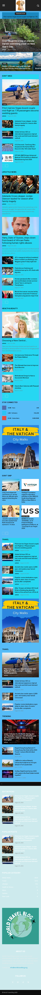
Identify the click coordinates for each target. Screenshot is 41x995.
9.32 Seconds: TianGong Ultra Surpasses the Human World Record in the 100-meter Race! (25, 147)
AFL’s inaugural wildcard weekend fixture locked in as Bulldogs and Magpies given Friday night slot (26, 259)
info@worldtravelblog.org (18, 968)
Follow (36, 413)
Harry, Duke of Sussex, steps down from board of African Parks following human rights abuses (18, 240)
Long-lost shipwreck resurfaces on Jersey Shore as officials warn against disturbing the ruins (10, 496)
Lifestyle (5, 38)
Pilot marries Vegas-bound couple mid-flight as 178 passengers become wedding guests (20, 110)
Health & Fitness (7, 337)
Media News (25, 490)
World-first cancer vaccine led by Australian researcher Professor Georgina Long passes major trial (26, 294)
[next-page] (6, 165)
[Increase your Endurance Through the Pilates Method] (7, 358)
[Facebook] (13, 982)
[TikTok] (23, 982)
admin (4, 116)
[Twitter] (28, 982)
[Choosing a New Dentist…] (20, 325)
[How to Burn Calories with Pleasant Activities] (7, 389)
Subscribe (35, 418)
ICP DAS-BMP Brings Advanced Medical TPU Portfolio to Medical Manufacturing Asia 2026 (26, 157)
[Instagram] (18, 982)
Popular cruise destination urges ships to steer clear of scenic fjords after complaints (26, 579)
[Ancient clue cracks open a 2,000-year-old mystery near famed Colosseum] (7, 570)
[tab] (20, 784)
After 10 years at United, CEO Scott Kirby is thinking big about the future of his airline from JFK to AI (26, 590)
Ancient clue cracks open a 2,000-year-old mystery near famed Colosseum (26, 569)
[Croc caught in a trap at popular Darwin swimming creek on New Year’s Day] (20, 35)
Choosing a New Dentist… (14, 340)
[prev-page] (3, 165)
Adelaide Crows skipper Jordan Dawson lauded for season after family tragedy (26, 123)
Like (37, 408)
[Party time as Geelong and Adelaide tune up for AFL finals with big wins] (7, 271)
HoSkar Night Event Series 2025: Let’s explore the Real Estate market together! (27, 773)
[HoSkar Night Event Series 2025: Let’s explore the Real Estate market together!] (7, 774)
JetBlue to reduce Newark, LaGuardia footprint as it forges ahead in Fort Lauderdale (25, 762)
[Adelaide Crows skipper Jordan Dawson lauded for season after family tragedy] (7, 124)
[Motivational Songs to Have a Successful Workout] (7, 378)
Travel (5, 63)
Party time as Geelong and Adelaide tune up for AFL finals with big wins (27, 270)
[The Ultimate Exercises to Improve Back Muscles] (7, 368)
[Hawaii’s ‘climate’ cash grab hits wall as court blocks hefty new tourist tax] (16, 61)
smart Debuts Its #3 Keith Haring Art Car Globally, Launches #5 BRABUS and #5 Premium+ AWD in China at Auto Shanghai (20, 737)
